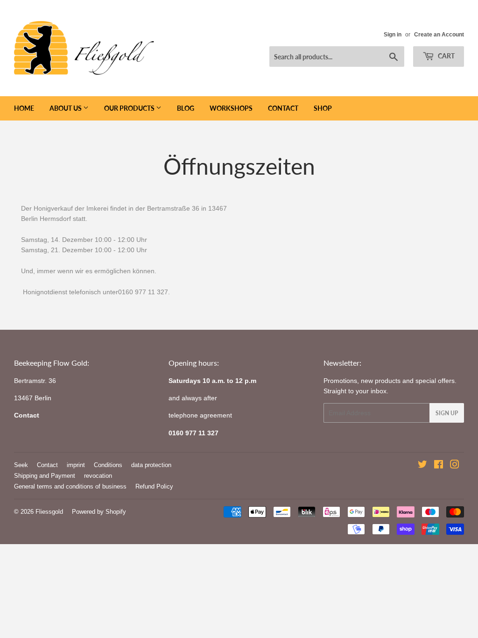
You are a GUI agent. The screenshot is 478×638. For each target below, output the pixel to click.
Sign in (392, 34)
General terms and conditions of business (70, 486)
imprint (76, 464)
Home (24, 108)
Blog (185, 108)
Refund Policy (154, 486)
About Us (66, 108)
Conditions (108, 464)
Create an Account (439, 34)
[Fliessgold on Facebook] (438, 465)
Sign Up (447, 413)
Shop (323, 108)
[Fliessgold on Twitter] (422, 465)
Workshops (231, 108)
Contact (283, 108)
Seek (21, 464)
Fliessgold (49, 511)
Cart (445, 56)
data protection (151, 464)
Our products (130, 108)
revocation (98, 475)
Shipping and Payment (44, 475)
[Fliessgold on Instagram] (454, 465)
